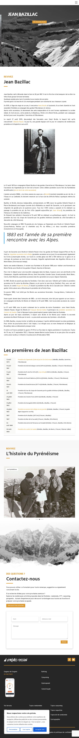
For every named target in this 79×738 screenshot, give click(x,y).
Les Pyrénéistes (12, 469)
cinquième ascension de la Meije (20, 254)
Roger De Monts (22, 286)
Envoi (64, 642)
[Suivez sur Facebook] (69, 659)
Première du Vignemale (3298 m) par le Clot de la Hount (35, 360)
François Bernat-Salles (38, 310)
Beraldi (47, 194)
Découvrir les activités (16, 605)
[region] (26, 722)
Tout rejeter (26, 729)
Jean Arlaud (57, 210)
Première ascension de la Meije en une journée (32, 409)
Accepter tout (39, 729)
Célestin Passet (18, 122)
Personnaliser (13, 729)
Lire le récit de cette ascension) (25, 190)
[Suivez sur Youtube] (73, 659)
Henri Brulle (42, 106)
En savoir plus (39, 22)
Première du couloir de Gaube (27, 429)
